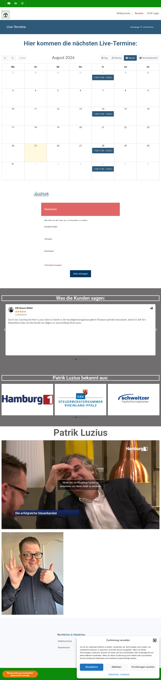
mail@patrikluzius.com (143, 3)
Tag (105, 57)
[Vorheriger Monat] (5, 58)
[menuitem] (123, 13)
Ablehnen (116, 667)
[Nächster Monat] (12, 58)
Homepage (134, 27)
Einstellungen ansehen (143, 667)
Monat (132, 57)
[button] (154, 640)
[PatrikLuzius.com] (6, 13)
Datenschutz (113, 674)
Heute (22, 57)
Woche (118, 57)
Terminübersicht (150, 57)
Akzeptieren (91, 667)
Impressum (124, 674)
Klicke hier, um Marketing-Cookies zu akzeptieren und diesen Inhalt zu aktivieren (80, 485)
